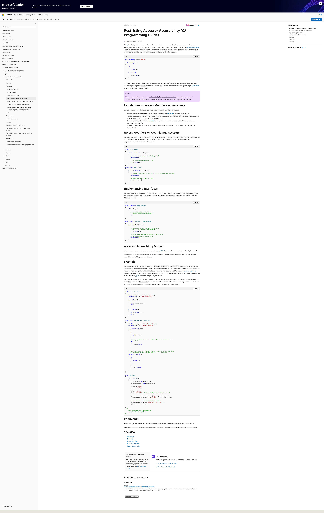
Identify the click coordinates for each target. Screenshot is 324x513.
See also (291, 41)
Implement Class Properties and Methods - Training (139, 487)
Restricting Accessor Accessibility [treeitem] (17, 98)
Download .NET (316, 19)
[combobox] (19, 27)
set (133, 45)
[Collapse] (35, 23)
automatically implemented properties (162, 97)
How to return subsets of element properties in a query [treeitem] (20, 146)
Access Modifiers (132, 441)
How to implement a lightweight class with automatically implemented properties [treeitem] (19, 109)
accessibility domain (162, 251)
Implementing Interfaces (296, 33)
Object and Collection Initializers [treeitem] (15, 125)
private (193, 271)
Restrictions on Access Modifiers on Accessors (302, 28)
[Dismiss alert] (320, 3)
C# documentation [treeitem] (8, 30)
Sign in (320, 14)
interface (170, 114)
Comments (292, 39)
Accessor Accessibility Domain (297, 35)
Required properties (133, 446)
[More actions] (198, 25)
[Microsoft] (3, 15)
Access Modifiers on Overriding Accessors (301, 30)
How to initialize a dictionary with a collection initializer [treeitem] (19, 134)
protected (196, 86)
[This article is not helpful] (305, 47)
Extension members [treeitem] (11, 119)
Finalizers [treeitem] (8, 122)
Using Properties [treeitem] (12, 92)
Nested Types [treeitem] (10, 138)
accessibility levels (193, 47)
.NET (131, 25)
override (151, 121)
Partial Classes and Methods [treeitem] (14, 141)
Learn (126, 25)
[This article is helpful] (303, 47)
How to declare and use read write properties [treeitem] (20, 101)
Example (291, 37)
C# (135, 25)
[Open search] (315, 14)
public (138, 276)
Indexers (130, 439)
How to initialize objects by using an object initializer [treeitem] (18, 129)
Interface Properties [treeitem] (13, 95)
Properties (130, 437)
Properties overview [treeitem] (13, 89)
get (128, 45)
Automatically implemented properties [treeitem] (18, 104)
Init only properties (133, 444)
